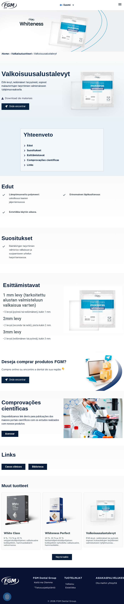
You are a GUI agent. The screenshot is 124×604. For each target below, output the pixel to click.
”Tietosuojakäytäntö (44, 588)
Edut (30, 146)
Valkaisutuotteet (21, 54)
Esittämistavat (36, 155)
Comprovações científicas (43, 160)
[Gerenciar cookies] (7, 597)
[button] (119, 4)
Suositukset (34, 150)
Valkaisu (69, 584)
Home (5, 54)
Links (30, 165)
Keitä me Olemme (43, 582)
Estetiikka (70, 588)
